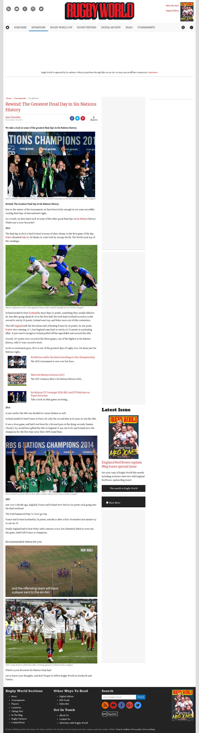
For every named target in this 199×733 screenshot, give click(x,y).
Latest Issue (116, 410)
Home (8, 98)
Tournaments (20, 98)
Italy (24, 237)
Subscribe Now (172, 5)
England (18, 326)
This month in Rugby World (123, 488)
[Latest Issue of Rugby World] (186, 11)
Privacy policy (136, 729)
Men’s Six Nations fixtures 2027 (48, 374)
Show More (114, 502)
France (9, 329)
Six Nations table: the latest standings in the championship (63, 357)
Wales (9, 237)
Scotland (33, 313)
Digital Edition (172, 10)
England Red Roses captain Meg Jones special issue (122, 464)
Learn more (153, 72)
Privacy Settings (149, 729)
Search (141, 697)
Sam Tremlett (13, 117)
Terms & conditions (123, 729)
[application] (51, 571)
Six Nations (34, 98)
